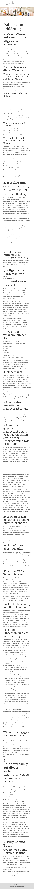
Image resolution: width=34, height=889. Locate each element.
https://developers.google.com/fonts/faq (14, 871)
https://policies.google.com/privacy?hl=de (14, 875)
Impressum (19, 885)
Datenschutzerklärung (17, 887)
